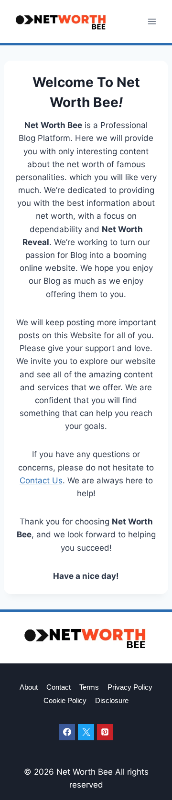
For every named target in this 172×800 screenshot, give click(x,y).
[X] (86, 732)
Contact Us (41, 480)
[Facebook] (67, 732)
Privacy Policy (130, 687)
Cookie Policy (64, 700)
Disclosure (112, 700)
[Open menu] (152, 21)
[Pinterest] (105, 732)
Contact (58, 687)
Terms (89, 687)
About (29, 687)
